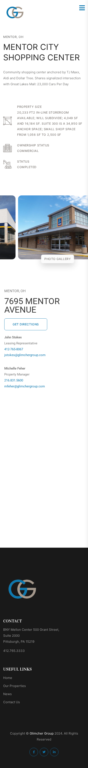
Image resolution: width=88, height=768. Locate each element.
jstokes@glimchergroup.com (24, 355)
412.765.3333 (14, 651)
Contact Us (11, 702)
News (7, 694)
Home (7, 678)
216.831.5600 (13, 380)
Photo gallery (44, 259)
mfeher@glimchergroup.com (24, 386)
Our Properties (14, 686)
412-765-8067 (13, 349)
